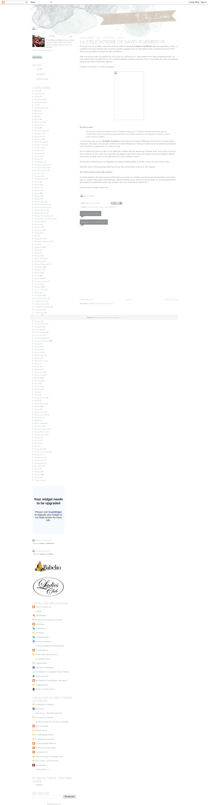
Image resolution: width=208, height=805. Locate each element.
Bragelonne (39, 136)
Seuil (36, 446)
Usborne (38, 474)
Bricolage (38, 139)
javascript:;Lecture (41, 281)
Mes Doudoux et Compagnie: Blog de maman (52, 672)
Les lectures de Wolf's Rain (45, 748)
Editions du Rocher (41, 207)
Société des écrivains (42, 451)
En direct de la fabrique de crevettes (49, 620)
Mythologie (39, 372)
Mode (37, 363)
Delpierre (38, 190)
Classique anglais (40, 167)
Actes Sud (38, 93)
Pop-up (37, 409)
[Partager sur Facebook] (120, 203)
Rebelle (37, 420)
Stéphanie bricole (42, 685)
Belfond (37, 125)
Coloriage (38, 173)
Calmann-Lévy (40, 145)
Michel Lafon (39, 355)
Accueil (129, 299)
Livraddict (38, 329)
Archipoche (39, 102)
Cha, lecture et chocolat (44, 717)
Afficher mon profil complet (42, 50)
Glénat (37, 250)
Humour (38, 272)
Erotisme (38, 227)
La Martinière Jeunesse (43, 307)
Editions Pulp (39, 221)
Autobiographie (40, 108)
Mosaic (37, 366)
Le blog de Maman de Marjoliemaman (50, 646)
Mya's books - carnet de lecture (47, 761)
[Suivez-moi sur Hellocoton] (42, 540)
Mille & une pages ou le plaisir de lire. (49, 756)
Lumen (37, 344)
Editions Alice (39, 201)
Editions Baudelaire (41, 204)
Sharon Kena (39, 449)
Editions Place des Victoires (44, 218)
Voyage (37, 477)
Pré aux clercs (39, 412)
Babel (37, 111)
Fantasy (37, 233)
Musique (38, 369)
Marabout (38, 349)
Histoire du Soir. (42, 730)
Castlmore (38, 150)
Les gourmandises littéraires (46, 743)
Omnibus (38, 389)
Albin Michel (39, 99)
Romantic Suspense (41, 429)
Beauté (37, 119)
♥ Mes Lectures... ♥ (43, 769)
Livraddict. (50, 554)
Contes (37, 182)
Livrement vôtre (42, 752)
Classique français (41, 170)
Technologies (39, 457)
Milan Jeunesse (40, 361)
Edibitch (38, 199)
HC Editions (39, 261)
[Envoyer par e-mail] (112, 203)
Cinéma (37, 159)
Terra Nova (38, 466)
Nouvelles (38, 386)
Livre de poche (40, 332)
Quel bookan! (41, 765)
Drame (37, 193)
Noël (36, 383)
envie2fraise (40, 624)
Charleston (38, 153)
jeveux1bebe (40, 628)
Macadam (38, 346)
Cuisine (37, 184)
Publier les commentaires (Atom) (101, 303)
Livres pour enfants (41, 341)
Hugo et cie (39, 270)
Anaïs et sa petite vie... (44, 607)
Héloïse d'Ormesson (41, 264)
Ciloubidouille (41, 615)
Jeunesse (38, 287)
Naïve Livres (39, 375)
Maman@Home (41, 663)
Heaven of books (42, 726)
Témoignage (39, 460)
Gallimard (38, 247)
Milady (37, 358)
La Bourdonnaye (40, 304)
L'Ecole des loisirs (41, 298)
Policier (37, 406)
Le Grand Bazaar (42, 650)
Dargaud (38, 187)
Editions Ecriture (40, 210)
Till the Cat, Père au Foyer (45, 689)
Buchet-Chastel (40, 142)
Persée (37, 395)
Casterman (38, 147)
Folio (100, 207)
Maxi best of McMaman (44, 667)
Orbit (36, 392)
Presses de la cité (40, 415)
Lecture (106, 207)
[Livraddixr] (41, 551)
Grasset (37, 253)
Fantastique (38, 230)
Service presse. (43, 78)
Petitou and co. (40, 397)
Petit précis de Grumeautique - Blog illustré (51, 680)
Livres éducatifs (40, 338)
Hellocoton (50, 543)
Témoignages (39, 463)
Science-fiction (40, 434)
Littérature (38, 326)
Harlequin (38, 255)
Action (37, 96)
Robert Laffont (40, 423)
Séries (37, 443)
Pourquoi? (41, 74)
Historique (38, 267)
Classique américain (41, 164)
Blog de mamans (40, 130)
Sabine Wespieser (41, 432)
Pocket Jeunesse (40, 403)
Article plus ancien (171, 299)
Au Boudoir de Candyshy (45, 704)
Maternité (38, 352)
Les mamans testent (43, 659)
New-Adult (38, 380)
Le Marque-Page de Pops (45, 739)
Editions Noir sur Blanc (43, 216)
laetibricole (40, 633)
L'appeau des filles (42, 637)
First (36, 236)
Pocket (37, 400)
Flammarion (39, 238)
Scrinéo (37, 440)
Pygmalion (38, 417)
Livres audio (39, 335)
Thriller (37, 471)
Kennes (37, 292)
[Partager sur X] (117, 203)
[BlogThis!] (114, 203)
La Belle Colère (40, 301)
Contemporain (93, 207)
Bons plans (38, 133)
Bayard (37, 113)
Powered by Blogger (113, 317)
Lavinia (42, 543)
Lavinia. (52, 36)
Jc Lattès (38, 284)
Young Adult (39, 480)
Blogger (58, 804)
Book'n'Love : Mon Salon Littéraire (49, 713)
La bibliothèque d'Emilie (44, 735)
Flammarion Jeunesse (42, 241)
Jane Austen (39, 278)
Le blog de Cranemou (43, 641)
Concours (38, 176)
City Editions (39, 162)
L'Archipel (38, 295)
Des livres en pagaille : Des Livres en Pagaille (52, 722)
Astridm (39, 611)
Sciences (38, 437)
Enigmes (38, 224)
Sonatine (38, 454)
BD (36, 116)
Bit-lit (37, 128)
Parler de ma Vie (42, 676)
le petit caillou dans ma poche (46, 654)
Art (36, 105)
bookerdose (40, 709)
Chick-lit (38, 156)
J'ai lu (37, 275)
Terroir (37, 469)
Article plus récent (87, 299)
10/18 (37, 91)
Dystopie (38, 196)
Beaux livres (39, 122)
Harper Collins (40, 258)
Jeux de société (40, 290)
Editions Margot (40, 213)
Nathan (37, 378)
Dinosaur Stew (100, 317)
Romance (113, 207)
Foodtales (39, 785)
